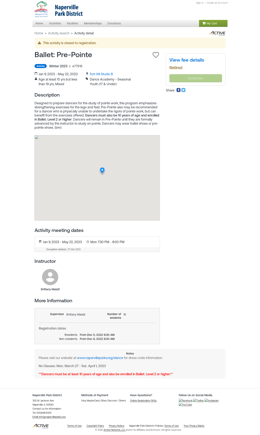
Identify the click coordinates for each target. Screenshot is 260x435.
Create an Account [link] (217, 2)
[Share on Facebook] (178, 91)
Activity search (58, 33)
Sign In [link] (200, 2)
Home (39, 33)
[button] (156, 55)
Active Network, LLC (115, 429)
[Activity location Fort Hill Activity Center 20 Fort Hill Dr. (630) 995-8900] (102, 168)
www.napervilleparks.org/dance (100, 358)
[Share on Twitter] (183, 91)
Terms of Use (171, 425)
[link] (101, 74)
